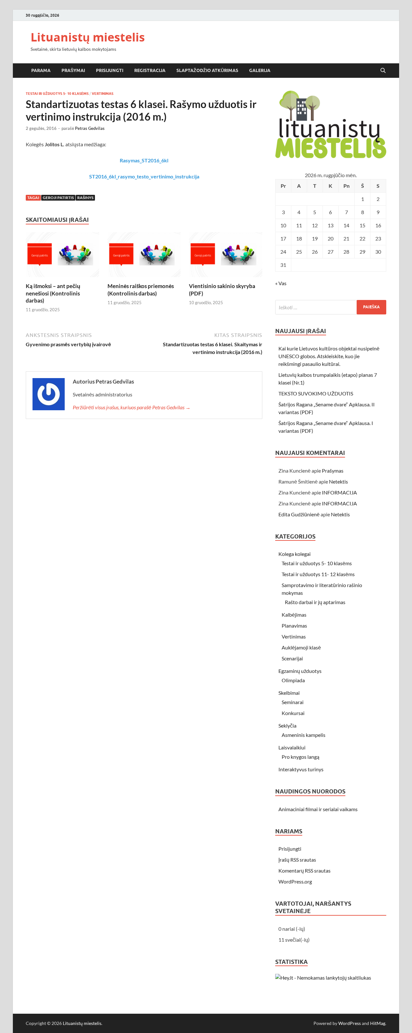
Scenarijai (292, 658)
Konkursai (293, 713)
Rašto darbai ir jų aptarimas (315, 602)
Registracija (149, 70)
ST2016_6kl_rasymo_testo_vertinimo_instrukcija (144, 176)
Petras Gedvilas (90, 128)
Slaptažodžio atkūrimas (207, 70)
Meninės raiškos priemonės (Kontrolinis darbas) (141, 289)
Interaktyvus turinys (300, 769)
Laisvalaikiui (291, 747)
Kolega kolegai (294, 554)
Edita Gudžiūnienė (299, 514)
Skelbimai (289, 693)
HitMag (377, 1023)
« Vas (280, 283)
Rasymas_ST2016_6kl (144, 160)
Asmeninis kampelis (303, 735)
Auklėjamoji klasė (301, 647)
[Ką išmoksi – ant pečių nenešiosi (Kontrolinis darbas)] (62, 257)
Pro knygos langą (300, 757)
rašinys (85, 197)
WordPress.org (295, 881)
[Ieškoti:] (330, 307)
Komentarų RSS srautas (304, 870)
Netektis (338, 481)
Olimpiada (293, 680)
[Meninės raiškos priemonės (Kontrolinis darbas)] (144, 257)
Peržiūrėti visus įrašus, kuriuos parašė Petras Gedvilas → (132, 407)
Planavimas (294, 625)
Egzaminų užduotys (300, 671)
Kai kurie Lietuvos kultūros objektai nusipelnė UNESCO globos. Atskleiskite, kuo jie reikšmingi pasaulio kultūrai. (328, 356)
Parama (41, 70)
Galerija (259, 70)
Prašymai (73, 70)
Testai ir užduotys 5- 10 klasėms (57, 93)
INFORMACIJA (339, 492)
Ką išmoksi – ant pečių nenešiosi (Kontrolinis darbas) (53, 293)
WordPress (349, 1023)
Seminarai (293, 702)
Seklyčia (287, 725)
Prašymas (332, 470)
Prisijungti (109, 70)
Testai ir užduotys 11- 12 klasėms (318, 574)
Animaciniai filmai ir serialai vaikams (318, 809)
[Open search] (383, 70)
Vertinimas (102, 93)
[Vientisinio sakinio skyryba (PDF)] (225, 257)
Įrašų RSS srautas (297, 859)
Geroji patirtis (58, 197)
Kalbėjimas (294, 615)
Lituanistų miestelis (88, 37)
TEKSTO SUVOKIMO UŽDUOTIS (315, 393)
